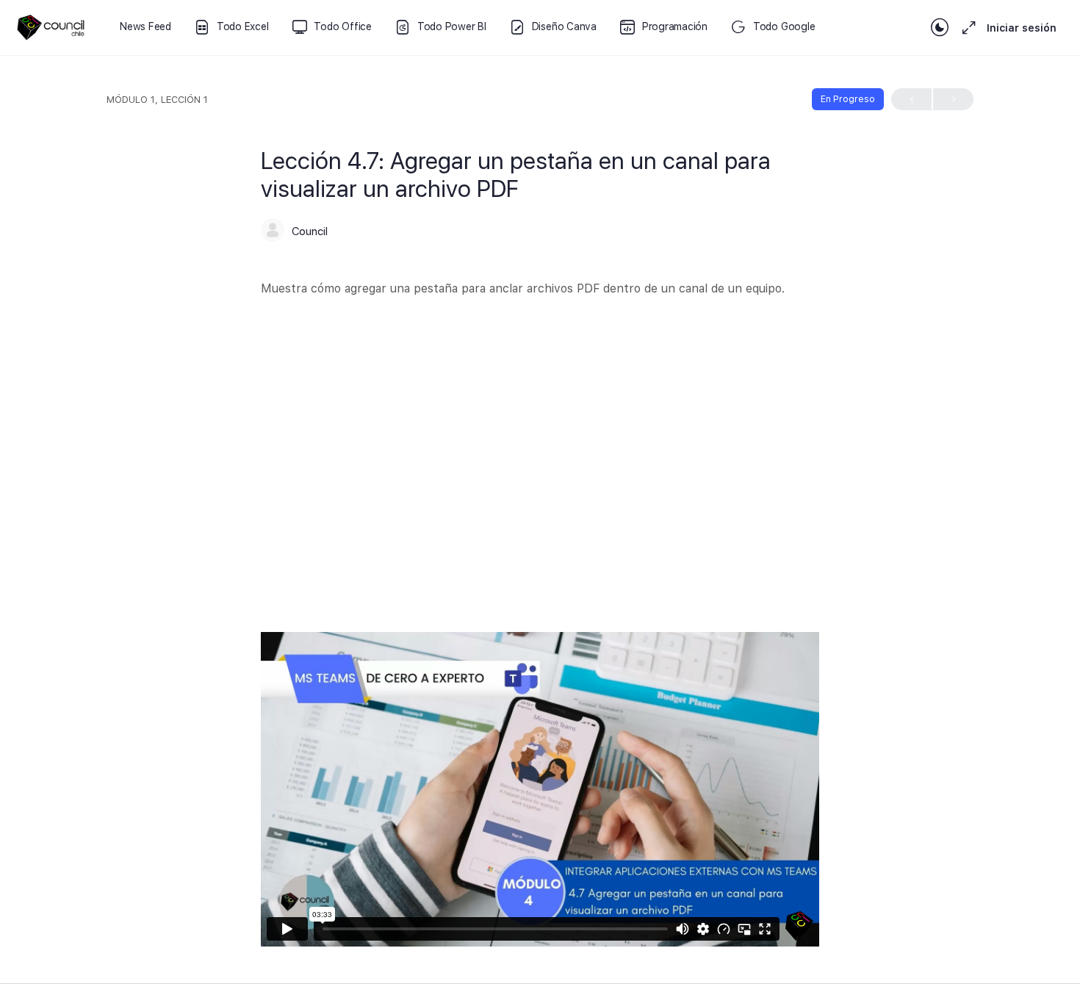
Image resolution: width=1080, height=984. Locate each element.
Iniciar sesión (1021, 28)
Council (310, 231)
